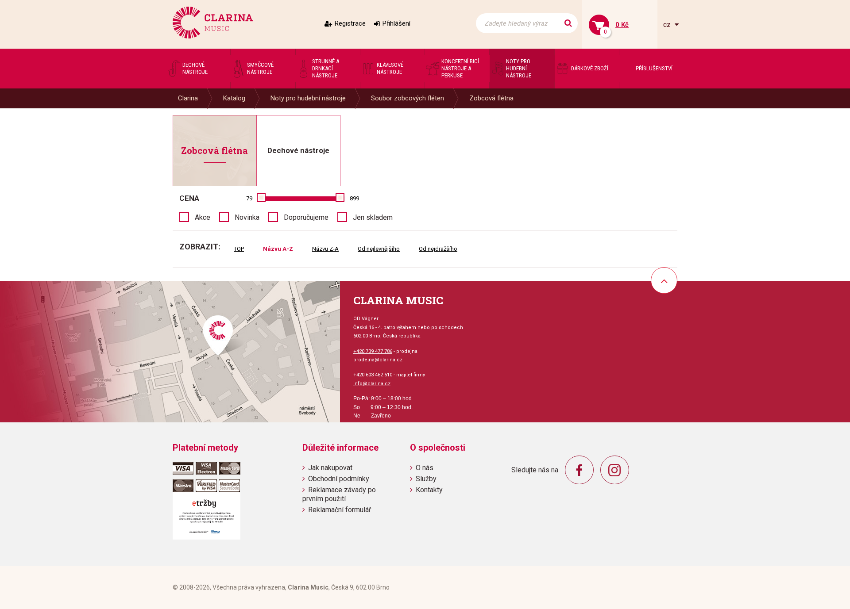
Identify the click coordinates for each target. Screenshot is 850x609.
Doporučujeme (306, 217)
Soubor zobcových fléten (407, 98)
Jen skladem (373, 217)
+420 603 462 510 (372, 375)
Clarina (188, 98)
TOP (239, 248)
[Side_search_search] (568, 23)
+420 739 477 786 (372, 351)
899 (354, 198)
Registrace (350, 23)
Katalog (234, 98)
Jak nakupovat (330, 467)
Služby (426, 479)
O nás (424, 467)
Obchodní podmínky (338, 479)
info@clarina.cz (371, 384)
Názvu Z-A (325, 248)
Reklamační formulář (339, 510)
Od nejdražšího (438, 248)
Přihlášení (396, 23)
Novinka (247, 217)
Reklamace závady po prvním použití (339, 494)
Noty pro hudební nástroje (308, 98)
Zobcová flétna (491, 98)
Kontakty (429, 490)
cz (667, 24)
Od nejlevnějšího (379, 248)
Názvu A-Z (278, 248)
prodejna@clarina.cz (377, 360)
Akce (202, 217)
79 (249, 198)
